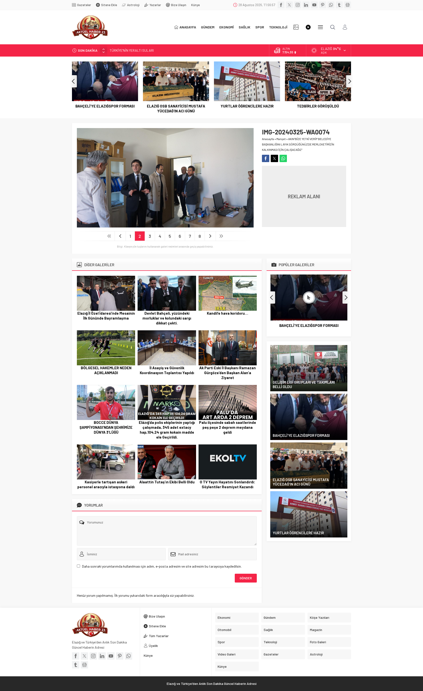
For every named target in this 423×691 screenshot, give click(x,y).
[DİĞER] (320, 27)
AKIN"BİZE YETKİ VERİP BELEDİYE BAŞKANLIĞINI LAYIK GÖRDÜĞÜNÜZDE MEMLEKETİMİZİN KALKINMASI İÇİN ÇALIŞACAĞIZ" (298, 144)
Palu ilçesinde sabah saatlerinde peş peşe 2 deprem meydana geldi (227, 427)
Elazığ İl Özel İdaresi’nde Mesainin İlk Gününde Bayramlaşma (106, 315)
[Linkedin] (306, 4)
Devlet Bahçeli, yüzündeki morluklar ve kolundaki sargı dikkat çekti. (166, 318)
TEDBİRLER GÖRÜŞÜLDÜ (318, 106)
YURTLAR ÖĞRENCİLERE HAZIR (247, 106)
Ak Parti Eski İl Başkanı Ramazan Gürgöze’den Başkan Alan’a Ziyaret (227, 373)
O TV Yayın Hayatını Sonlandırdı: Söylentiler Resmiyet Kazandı (227, 484)
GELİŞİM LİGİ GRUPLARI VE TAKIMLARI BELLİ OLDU (304, 384)
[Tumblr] (339, 4)
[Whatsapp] (331, 4)
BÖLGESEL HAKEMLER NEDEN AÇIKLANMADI (106, 370)
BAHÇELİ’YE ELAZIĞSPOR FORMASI (105, 106)
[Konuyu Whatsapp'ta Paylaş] (283, 158)
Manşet (281, 139)
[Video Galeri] (308, 27)
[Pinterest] (322, 4)
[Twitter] (289, 4)
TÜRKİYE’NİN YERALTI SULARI (132, 50)
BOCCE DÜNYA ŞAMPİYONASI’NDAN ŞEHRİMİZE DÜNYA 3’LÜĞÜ (106, 427)
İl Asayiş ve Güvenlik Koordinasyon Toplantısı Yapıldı (167, 370)
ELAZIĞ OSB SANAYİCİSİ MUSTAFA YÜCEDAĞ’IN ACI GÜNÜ (176, 108)
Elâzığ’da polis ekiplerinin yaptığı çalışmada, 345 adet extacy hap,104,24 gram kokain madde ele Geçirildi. (167, 429)
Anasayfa (268, 139)
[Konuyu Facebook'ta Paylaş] (265, 158)
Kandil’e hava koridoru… (227, 313)
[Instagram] (297, 4)
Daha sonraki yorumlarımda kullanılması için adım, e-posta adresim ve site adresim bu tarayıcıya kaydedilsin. (162, 566)
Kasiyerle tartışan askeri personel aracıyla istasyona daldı (106, 484)
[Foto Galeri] (296, 27)
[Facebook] (281, 4)
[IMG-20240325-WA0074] (165, 225)
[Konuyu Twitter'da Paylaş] (274, 158)
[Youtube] (314, 4)
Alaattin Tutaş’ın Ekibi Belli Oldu (167, 482)
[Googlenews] (347, 4)
